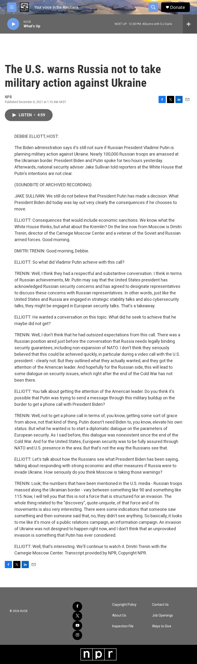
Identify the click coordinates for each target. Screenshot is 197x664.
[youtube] (77, 625)
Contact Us (160, 604)
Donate (177, 7)
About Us (119, 615)
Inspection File (123, 626)
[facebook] (77, 606)
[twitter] (77, 616)
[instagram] (77, 635)
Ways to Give (161, 626)
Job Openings (162, 615)
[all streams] (190, 24)
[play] (13, 24)
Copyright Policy (124, 604)
